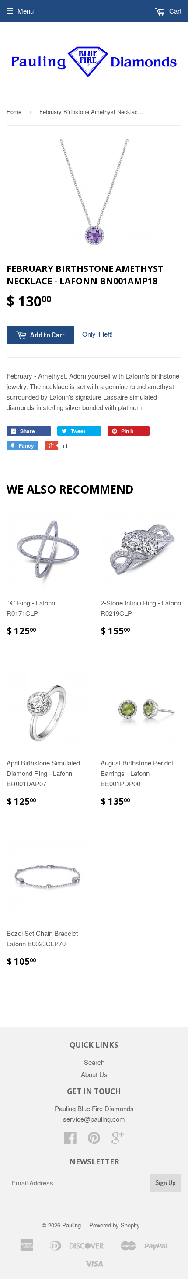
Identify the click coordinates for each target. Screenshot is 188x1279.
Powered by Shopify (114, 1225)
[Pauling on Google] (117, 1140)
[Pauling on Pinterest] (94, 1140)
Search (94, 1062)
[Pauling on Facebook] (70, 1140)
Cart (174, 10)
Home (14, 112)
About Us (94, 1074)
